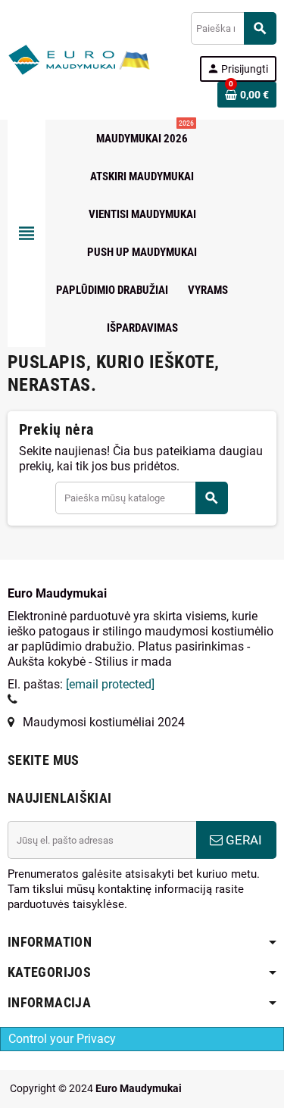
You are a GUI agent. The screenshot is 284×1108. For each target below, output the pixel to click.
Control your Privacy (62, 1039)
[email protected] (110, 684)
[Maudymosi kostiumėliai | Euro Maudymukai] (61, 58)
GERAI (242, 839)
